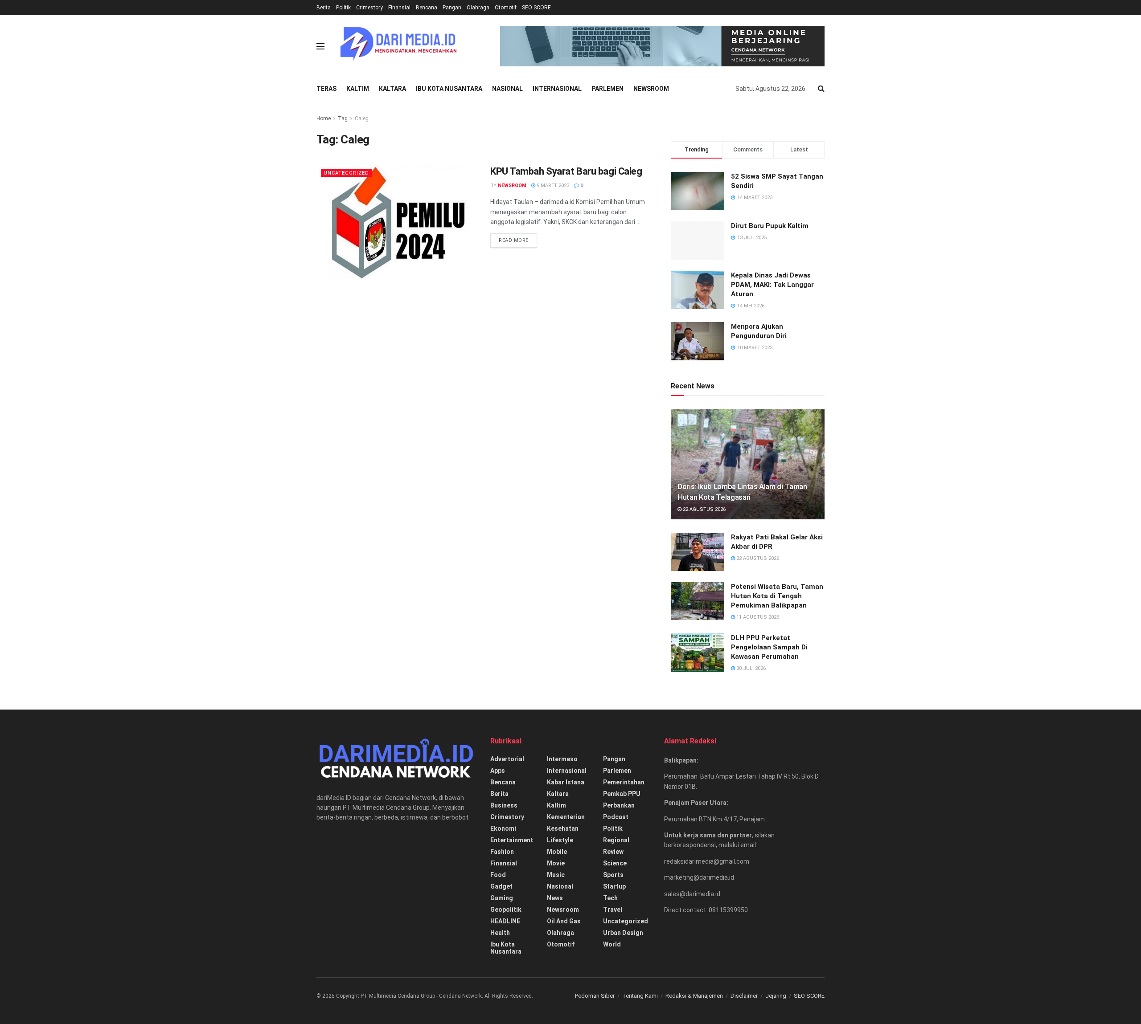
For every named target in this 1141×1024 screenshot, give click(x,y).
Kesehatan (563, 828)
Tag (343, 118)
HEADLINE (505, 921)
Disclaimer (744, 995)
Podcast (615, 816)
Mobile (557, 851)
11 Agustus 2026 (757, 617)
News (555, 898)
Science (615, 863)
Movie (556, 863)
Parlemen (607, 88)
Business (503, 805)
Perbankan (619, 805)
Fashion (502, 851)
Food (498, 874)
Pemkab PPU (621, 793)
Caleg (362, 118)
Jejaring (775, 995)
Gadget (501, 886)
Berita (323, 7)
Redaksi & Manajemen (694, 995)
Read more (514, 240)
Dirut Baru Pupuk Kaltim (770, 226)
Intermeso (562, 759)
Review (613, 851)
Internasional (557, 88)
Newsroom (651, 88)
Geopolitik (505, 909)
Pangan (452, 7)
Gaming (501, 898)
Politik (343, 7)
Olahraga (478, 7)
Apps (497, 770)
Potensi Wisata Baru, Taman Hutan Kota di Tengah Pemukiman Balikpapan (777, 596)
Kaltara (392, 88)
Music (556, 874)
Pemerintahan (623, 782)
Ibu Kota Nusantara (449, 88)
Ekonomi (503, 828)
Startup (614, 886)
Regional (616, 840)
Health (500, 932)
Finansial (399, 7)
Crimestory (369, 7)
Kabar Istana (565, 782)
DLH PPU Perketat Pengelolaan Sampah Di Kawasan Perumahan (769, 647)
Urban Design (623, 932)
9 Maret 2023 (552, 185)
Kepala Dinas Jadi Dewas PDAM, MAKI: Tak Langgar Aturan (772, 284)
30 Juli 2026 (750, 668)
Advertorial (507, 759)
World (612, 944)
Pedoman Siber (595, 995)
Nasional (507, 88)
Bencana (426, 7)
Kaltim (357, 88)
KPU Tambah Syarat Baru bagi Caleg (566, 171)
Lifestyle (560, 840)
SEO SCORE (536, 7)
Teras (326, 88)
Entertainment (511, 840)
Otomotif (506, 7)
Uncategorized (346, 173)
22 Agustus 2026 (703, 509)
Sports (613, 874)
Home (323, 118)
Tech (610, 898)
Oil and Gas (564, 921)
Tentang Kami (640, 995)
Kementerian (566, 816)
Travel (612, 909)
